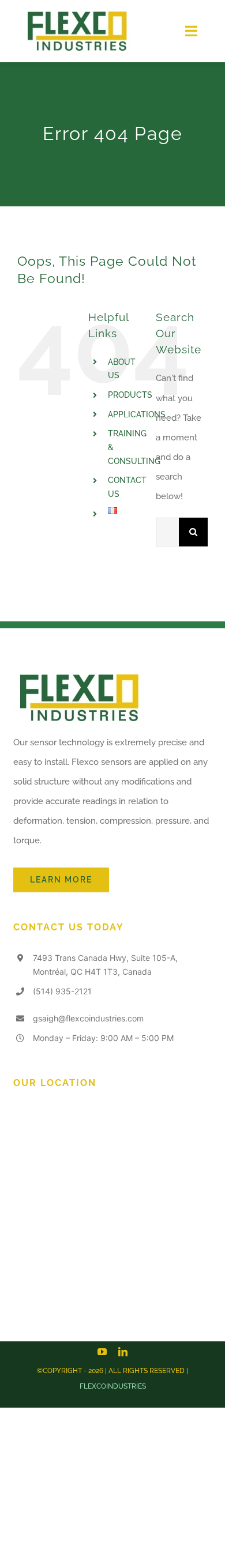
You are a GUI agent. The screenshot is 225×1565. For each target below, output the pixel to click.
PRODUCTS (130, 394)
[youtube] (102, 1351)
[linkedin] (122, 1351)
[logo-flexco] (77, 15)
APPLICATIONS (137, 414)
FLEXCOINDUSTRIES (113, 1386)
